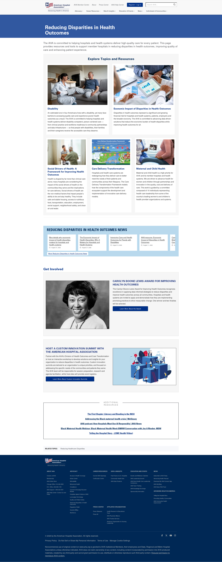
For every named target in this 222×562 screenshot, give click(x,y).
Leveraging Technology (76, 497)
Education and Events (139, 471)
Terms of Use (102, 540)
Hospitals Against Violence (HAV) (79, 494)
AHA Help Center (117, 5)
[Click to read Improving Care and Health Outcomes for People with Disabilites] (77, 85)
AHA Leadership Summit (137, 478)
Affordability (73, 481)
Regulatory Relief (75, 507)
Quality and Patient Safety (77, 499)
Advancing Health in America (164, 491)
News (140, 11)
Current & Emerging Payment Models (78, 490)
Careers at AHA (51, 475)
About (94, 5)
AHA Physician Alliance (113, 516)
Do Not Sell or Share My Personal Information (77, 540)
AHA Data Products (116, 481)
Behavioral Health (75, 484)
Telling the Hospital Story (160, 495)
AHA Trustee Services (113, 518)
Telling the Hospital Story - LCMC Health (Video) (111, 433)
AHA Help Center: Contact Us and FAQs (56, 493)
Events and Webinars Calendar (139, 475)
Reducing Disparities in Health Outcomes (78, 503)
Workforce (73, 512)
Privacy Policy (51, 540)
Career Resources (92, 11)
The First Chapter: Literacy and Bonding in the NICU (111, 414)
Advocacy (78, 11)
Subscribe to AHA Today (160, 475)
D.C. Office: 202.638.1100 (54, 487)
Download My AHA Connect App (163, 481)
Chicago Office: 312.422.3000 (55, 484)
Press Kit (95, 514)
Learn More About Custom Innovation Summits (70, 379)
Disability (53, 108)
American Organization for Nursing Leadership (116, 522)
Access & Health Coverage (77, 475)
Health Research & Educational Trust (115, 512)
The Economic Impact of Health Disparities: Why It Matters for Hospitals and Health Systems (90, 241)
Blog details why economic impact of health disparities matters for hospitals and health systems (59, 241)
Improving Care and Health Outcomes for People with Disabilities (121, 239)
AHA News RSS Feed (160, 487)
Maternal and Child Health (150, 168)
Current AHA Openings (99, 475)
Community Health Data (117, 478)
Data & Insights (109, 11)
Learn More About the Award (130, 309)
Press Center (104, 5)
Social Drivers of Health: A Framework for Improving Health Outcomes (66, 171)
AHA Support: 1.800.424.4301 (55, 489)
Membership (50, 478)
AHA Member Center (81, 5)
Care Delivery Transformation (108, 168)
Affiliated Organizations (116, 507)
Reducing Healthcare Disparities (72, 448)
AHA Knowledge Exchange (138, 488)
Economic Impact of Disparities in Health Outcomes (142, 108)
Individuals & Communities (156, 11)
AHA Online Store (52, 481)
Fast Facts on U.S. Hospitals (119, 475)
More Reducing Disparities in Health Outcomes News (67, 253)
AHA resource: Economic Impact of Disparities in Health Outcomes (153, 239)
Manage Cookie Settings (120, 540)
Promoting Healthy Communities (163, 498)
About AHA (51, 471)
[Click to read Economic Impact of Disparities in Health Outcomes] (143, 85)
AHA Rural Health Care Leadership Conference (140, 482)
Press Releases (97, 511)
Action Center (74, 478)
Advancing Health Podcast (161, 478)
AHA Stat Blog (158, 484)
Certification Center (98, 478)
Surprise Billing (74, 510)
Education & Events (126, 11)
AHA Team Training (136, 486)
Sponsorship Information (137, 491)
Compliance (73, 487)
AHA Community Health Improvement (160, 502)
